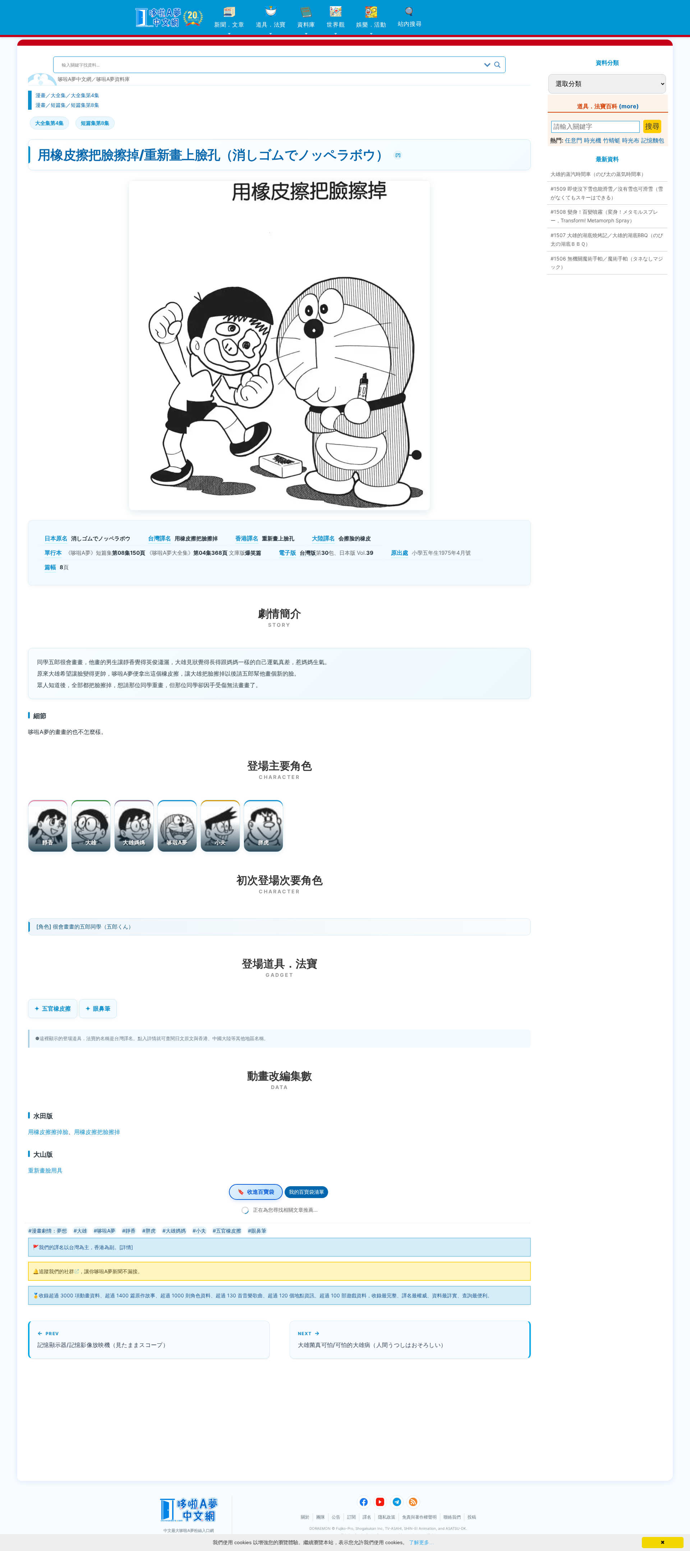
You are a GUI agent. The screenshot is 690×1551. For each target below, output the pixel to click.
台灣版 (308, 552)
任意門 (573, 140)
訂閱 (351, 1517)
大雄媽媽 (134, 842)
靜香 (48, 842)
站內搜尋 (410, 23)
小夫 (220, 842)
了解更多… (421, 1542)
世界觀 (336, 24)
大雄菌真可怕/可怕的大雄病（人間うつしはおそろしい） (372, 1344)
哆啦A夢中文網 (74, 79)
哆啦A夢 (177, 842)
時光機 (592, 140)
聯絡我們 (452, 1517)
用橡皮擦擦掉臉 (48, 1131)
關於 (305, 1517)
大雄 (91, 842)
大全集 (58, 95)
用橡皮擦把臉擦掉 (97, 1131)
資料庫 (306, 24)
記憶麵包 (652, 140)
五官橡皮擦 (56, 1008)
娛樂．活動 (371, 24)
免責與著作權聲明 (419, 1517)
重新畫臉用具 (45, 1170)
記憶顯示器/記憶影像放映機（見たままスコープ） (103, 1344)
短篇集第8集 (85, 105)
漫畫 (41, 95)
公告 (336, 1517)
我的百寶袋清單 (306, 1192)
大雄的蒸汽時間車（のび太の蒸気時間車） (598, 174)
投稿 (472, 1517)
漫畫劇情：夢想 (49, 1231)
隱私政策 (386, 1517)
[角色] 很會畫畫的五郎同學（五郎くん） (85, 926)
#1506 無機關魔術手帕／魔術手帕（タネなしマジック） (607, 262)
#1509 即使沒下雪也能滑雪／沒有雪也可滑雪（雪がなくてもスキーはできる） (607, 193)
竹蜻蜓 (611, 140)
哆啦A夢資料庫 (113, 79)
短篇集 (58, 105)
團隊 (320, 1517)
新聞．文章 (229, 24)
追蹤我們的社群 (56, 1271)
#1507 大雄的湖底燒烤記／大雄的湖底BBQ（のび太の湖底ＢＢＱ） (607, 239)
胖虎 (263, 842)
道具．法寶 (271, 24)
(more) (629, 106)
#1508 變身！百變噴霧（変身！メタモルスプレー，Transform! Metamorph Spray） (604, 216)
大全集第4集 (85, 95)
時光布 (630, 140)
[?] (397, 154)
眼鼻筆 (101, 1008)
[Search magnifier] (497, 65)
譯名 (367, 1517)
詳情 (126, 1247)
